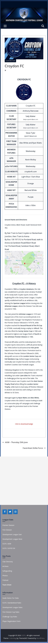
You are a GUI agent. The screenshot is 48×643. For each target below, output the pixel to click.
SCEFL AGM (6, 544)
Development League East (12, 534)
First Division (7, 530)
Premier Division (8, 525)
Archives (5, 566)
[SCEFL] (24, 9)
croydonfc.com (31, 171)
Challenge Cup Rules (9, 617)
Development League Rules (12, 607)
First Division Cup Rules (10, 612)
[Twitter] (10, 511)
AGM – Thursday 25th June (16, 442)
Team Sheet (6, 585)
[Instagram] (15, 511)
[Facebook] (4, 511)
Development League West (12, 539)
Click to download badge (24, 424)
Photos (5, 575)
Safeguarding (7, 571)
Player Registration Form (11, 621)
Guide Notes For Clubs (10, 598)
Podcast (5, 580)
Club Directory (10, 61)
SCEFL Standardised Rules (11, 603)
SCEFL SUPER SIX (8, 548)
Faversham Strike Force (33, 448)
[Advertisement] (24, 481)
